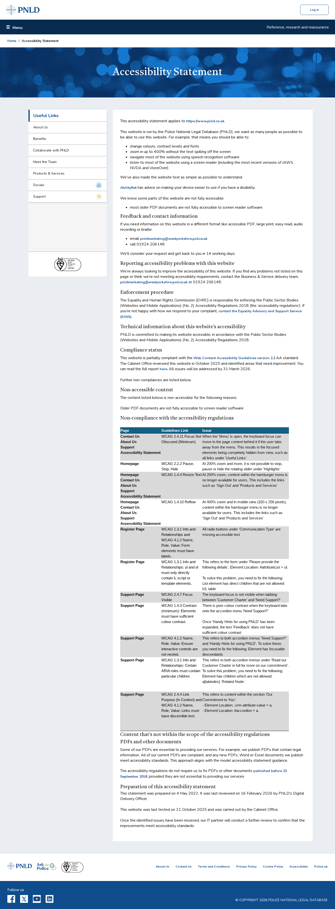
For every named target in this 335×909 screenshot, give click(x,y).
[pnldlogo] (19, 867)
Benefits (39, 138)
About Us (40, 127)
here (163, 369)
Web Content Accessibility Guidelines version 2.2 (234, 358)
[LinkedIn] (49, 899)
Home (11, 41)
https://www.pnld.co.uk (205, 121)
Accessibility (298, 866)
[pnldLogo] (23, 10)
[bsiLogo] (72, 867)
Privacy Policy (246, 866)
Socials (38, 185)
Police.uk (321, 866)
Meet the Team (45, 162)
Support (39, 196)
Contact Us (184, 866)
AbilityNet (128, 187)
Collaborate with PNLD (51, 150)
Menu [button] (18, 27)
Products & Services (48, 173)
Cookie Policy (273, 866)
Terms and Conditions (214, 866)
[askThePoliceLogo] (46, 867)
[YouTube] (37, 899)
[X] (24, 899)
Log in (314, 10)
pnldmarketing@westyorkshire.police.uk (173, 238)
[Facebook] (11, 899)
